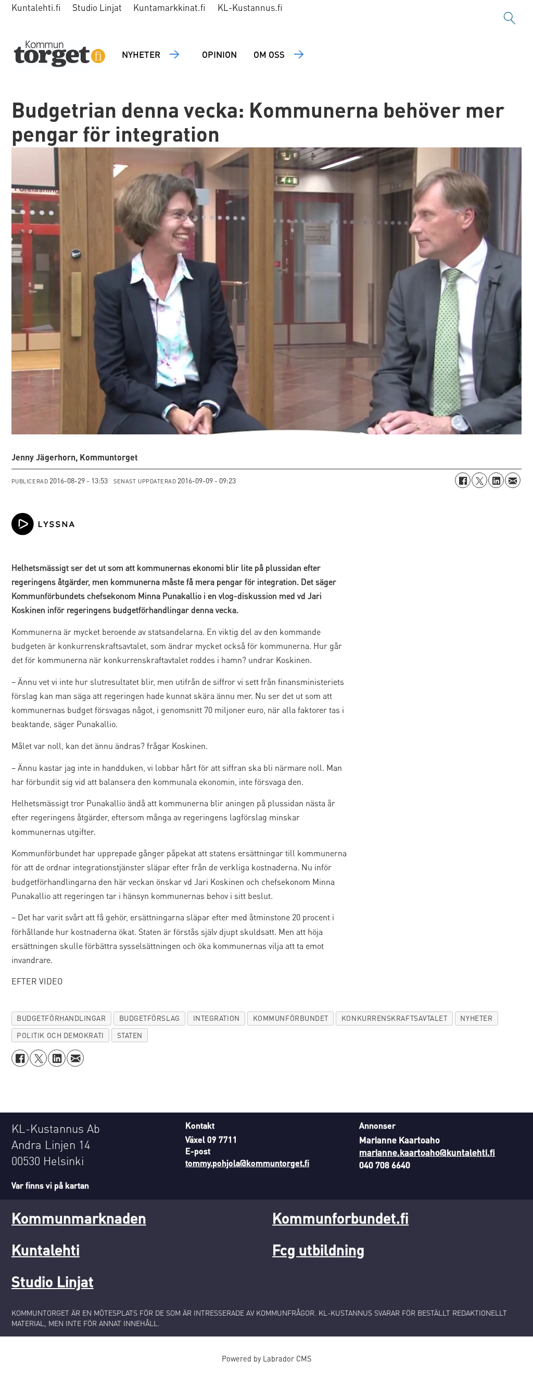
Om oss (269, 54)
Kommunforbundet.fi (340, 1217)
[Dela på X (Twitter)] (479, 480)
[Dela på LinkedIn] (496, 480)
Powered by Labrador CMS (266, 1358)
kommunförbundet (290, 1018)
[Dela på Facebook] (463, 480)
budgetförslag (149, 1018)
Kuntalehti (45, 1249)
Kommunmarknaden (78, 1217)
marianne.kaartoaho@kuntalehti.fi (427, 1152)
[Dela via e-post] (513, 480)
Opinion (219, 54)
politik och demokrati (60, 1035)
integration (216, 1018)
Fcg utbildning (318, 1249)
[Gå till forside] (59, 55)
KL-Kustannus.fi (250, 7)
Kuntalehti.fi (36, 7)
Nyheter (141, 54)
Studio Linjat (97, 7)
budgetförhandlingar (61, 1018)
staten (130, 1035)
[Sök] (509, 18)
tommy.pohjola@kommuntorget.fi (247, 1162)
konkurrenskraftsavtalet (394, 1018)
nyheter (476, 1018)
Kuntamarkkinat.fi (169, 7)
